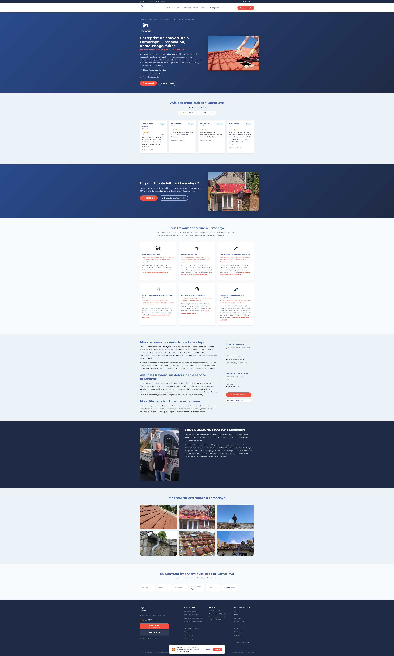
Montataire (238, 632)
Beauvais (237, 625)
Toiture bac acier (189, 635)
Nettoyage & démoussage (193, 621)
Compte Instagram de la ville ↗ (237, 363)
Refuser (207, 649)
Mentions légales (238, 652)
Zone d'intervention (190, 8)
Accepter (217, 649)
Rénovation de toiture (191, 611)
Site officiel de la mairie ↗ (235, 356)
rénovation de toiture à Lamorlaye (157, 272)
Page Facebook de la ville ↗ (236, 359)
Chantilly (237, 611)
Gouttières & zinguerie (191, 628)
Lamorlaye (238, 618)
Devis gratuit (214, 8)
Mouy (236, 628)
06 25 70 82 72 (249, 1)
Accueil (167, 8)
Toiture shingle (189, 639)
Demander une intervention (175, 198)
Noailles (237, 635)
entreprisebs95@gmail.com (220, 614)
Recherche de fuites (191, 614)
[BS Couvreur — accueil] (143, 8)
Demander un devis (238, 395)
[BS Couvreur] (143, 609)
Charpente (187, 632)
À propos (203, 8)
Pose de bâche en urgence (193, 618)
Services (176, 8)
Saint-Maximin (239, 621)
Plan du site (250, 652)
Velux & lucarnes (189, 625)
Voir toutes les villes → (241, 642)
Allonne (237, 639)
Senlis (236, 614)
